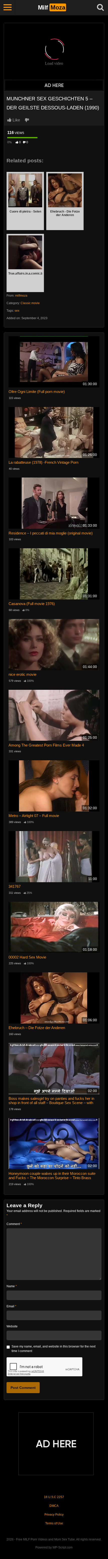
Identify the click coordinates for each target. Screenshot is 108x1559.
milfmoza (21, 295)
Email (11, 1306)
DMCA (54, 1506)
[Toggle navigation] (7, 7)
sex (17, 310)
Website (12, 1326)
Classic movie (30, 303)
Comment (14, 1224)
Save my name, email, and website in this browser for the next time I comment (53, 1349)
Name (12, 1286)
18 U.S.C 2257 (54, 1497)
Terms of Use (54, 1523)
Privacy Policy (54, 1514)
